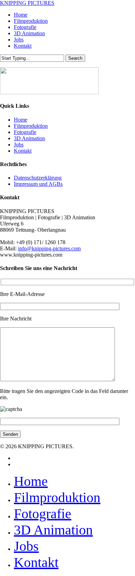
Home (20, 120)
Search (75, 58)
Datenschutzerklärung (38, 178)
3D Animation (29, 138)
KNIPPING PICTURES (27, 3)
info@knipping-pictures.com (49, 248)
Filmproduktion (31, 126)
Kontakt (23, 151)
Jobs (19, 144)
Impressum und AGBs (38, 184)
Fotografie (25, 132)
